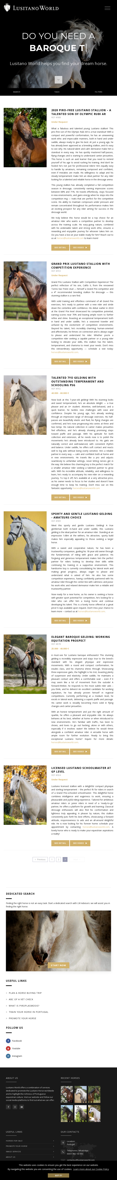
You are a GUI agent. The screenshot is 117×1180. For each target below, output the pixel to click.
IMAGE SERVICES (13, 1152)
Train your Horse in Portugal (28, 1011)
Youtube (16, 1048)
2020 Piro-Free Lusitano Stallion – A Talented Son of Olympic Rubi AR (81, 112)
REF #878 (56, 644)
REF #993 (56, 270)
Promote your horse (22, 1018)
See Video (79, 247)
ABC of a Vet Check (21, 999)
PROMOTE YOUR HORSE (16, 1146)
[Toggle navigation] (107, 7)
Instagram (17, 1056)
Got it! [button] (58, 1175)
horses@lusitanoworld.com (86, 488)
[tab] (58, 92)
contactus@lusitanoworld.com (81, 1160)
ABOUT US (10, 1157)
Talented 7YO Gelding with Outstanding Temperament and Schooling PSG (77, 381)
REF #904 (56, 775)
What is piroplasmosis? (24, 1005)
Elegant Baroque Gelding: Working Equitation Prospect (80, 638)
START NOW (58, 965)
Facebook (17, 1040)
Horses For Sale (14, 1141)
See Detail (60, 247)
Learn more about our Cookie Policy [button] (91, 1169)
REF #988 (56, 117)
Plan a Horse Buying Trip (25, 992)
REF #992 (56, 388)
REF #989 (56, 521)
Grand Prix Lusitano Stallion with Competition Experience (80, 265)
